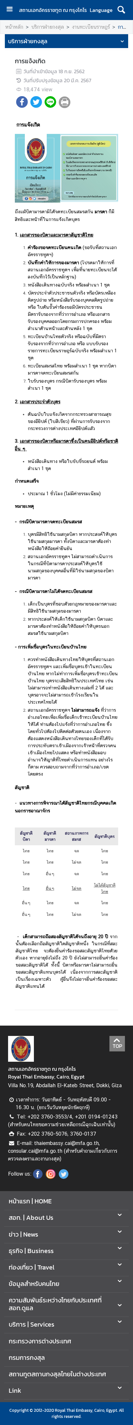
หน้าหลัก (14, 27)
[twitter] (63, 1177)
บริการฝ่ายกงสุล (47, 27)
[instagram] (50, 1177)
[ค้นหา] (121, 10)
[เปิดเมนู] (12, 10)
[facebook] (37, 1177)
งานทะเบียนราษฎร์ (91, 27)
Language (101, 10)
